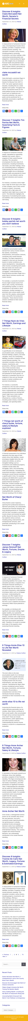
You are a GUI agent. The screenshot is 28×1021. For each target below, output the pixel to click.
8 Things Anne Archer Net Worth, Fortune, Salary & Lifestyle (12, 747)
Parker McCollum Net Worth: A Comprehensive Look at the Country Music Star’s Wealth (13, 978)
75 (23, 954)
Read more (5, 104)
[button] (20, 3)
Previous (5, 954)
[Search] (24, 964)
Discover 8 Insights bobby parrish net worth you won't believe (13, 221)
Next (5, 956)
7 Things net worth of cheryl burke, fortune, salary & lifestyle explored (12, 424)
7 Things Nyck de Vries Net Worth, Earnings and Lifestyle (14, 323)
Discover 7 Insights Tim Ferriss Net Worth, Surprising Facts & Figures (13, 123)
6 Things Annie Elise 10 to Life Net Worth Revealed (13, 647)
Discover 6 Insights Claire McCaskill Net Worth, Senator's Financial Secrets (12, 15)
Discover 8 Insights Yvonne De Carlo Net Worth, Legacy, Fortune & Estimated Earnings (13, 860)
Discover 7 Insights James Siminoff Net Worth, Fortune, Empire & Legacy (13, 548)
